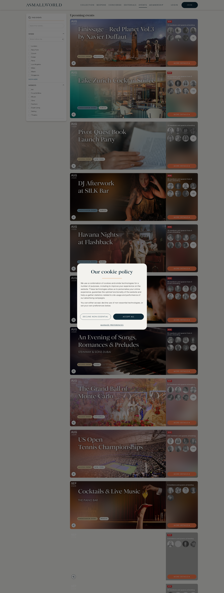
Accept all (128, 317)
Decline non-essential (95, 317)
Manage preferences (112, 325)
